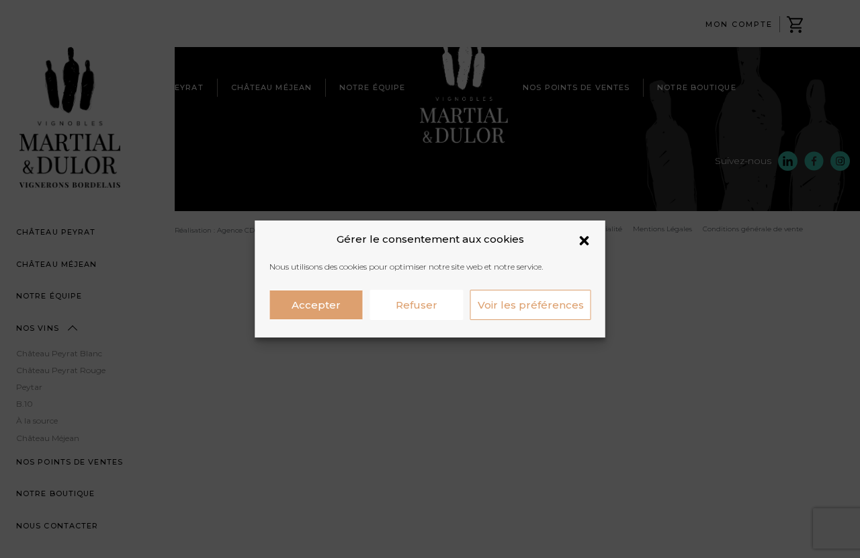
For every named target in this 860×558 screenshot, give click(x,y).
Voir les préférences (531, 304)
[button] (584, 239)
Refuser (416, 304)
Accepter (316, 304)
